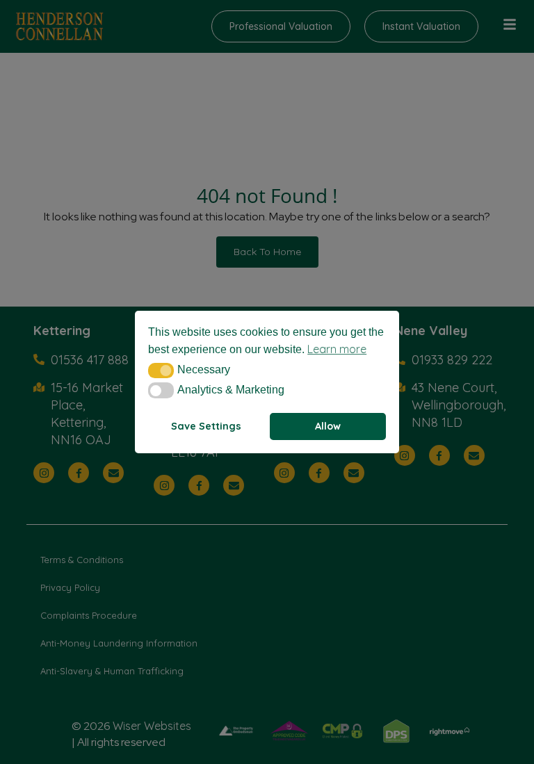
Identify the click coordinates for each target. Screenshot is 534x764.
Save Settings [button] (206, 426)
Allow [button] (328, 426)
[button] (161, 370)
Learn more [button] (336, 349)
